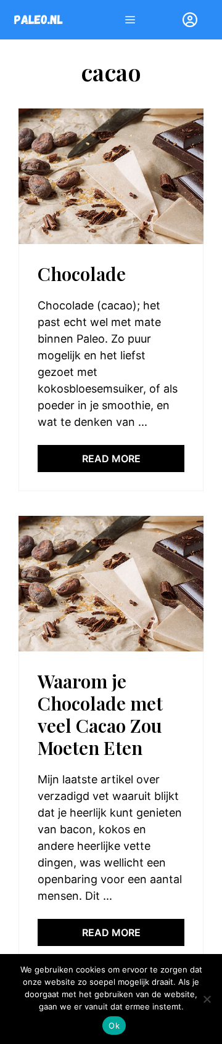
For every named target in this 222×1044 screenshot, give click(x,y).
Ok (114, 1025)
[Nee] (206, 999)
